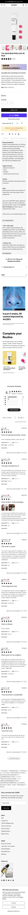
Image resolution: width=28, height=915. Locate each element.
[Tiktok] (10, 880)
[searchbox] (7, 417)
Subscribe (6, 808)
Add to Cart (14, 110)
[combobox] (21, 421)
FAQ (2, 818)
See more (4, 448)
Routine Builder (5, 849)
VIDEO (3, 275)
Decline (13, 907)
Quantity (3, 100)
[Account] (23, 5)
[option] (14, 25)
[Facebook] (4, 880)
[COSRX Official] (14, 5)
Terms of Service (6, 826)
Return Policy (5, 834)
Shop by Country (6, 843)
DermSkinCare (5, 851)
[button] (4, 507)
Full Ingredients (6, 253)
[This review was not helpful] (25, 453)
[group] (9, 361)
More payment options (14, 119)
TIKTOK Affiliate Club (7, 823)
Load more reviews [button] (14, 758)
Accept (14, 903)
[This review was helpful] (22, 453)
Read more (5, 559)
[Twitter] (1, 880)
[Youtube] (8, 880)
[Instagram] (6, 880)
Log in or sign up (14, 129)
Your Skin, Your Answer (8, 846)
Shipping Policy (5, 831)
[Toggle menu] (1, 5)
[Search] (5, 5)
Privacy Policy (5, 828)
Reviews (3, 854)
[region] (14, 397)
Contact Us (4, 820)
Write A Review (14, 410)
